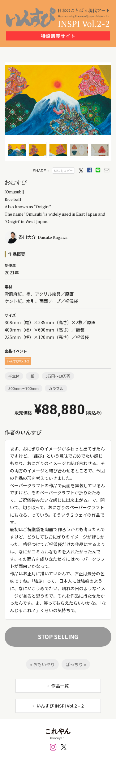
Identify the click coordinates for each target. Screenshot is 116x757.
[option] (18, 150)
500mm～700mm (23, 388)
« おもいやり (42, 664)
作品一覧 (60, 686)
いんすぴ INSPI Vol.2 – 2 (60, 706)
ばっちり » (76, 664)
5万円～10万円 (58, 375)
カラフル (56, 388)
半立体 (13, 375)
